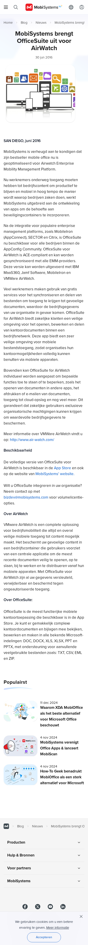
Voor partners (19, 868)
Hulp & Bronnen (21, 855)
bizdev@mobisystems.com (26, 497)
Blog (24, 23)
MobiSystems (18, 881)
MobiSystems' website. (54, 473)
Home (8, 23)
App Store (63, 468)
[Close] (81, 916)
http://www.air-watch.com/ (32, 439)
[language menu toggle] (72, 7)
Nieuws (41, 23)
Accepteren (44, 937)
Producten (16, 842)
